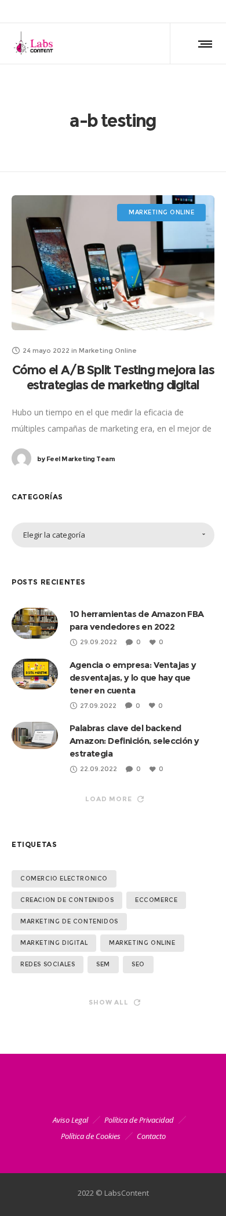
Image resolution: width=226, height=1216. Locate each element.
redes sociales (47, 964)
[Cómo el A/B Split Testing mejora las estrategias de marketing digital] (113, 262)
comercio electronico (64, 878)
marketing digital (54, 943)
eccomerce (156, 900)
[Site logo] (36, 43)
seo (138, 964)
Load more (108, 799)
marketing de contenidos (69, 921)
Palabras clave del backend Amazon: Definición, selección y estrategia (134, 740)
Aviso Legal (70, 1120)
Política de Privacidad (139, 1120)
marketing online (142, 943)
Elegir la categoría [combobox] (54, 535)
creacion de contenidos (67, 900)
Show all (108, 1002)
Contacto (151, 1136)
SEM (103, 964)
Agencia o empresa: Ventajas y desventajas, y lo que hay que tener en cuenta (133, 677)
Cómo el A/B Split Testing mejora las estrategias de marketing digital (113, 377)
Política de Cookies (91, 1136)
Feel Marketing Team (76, 459)
